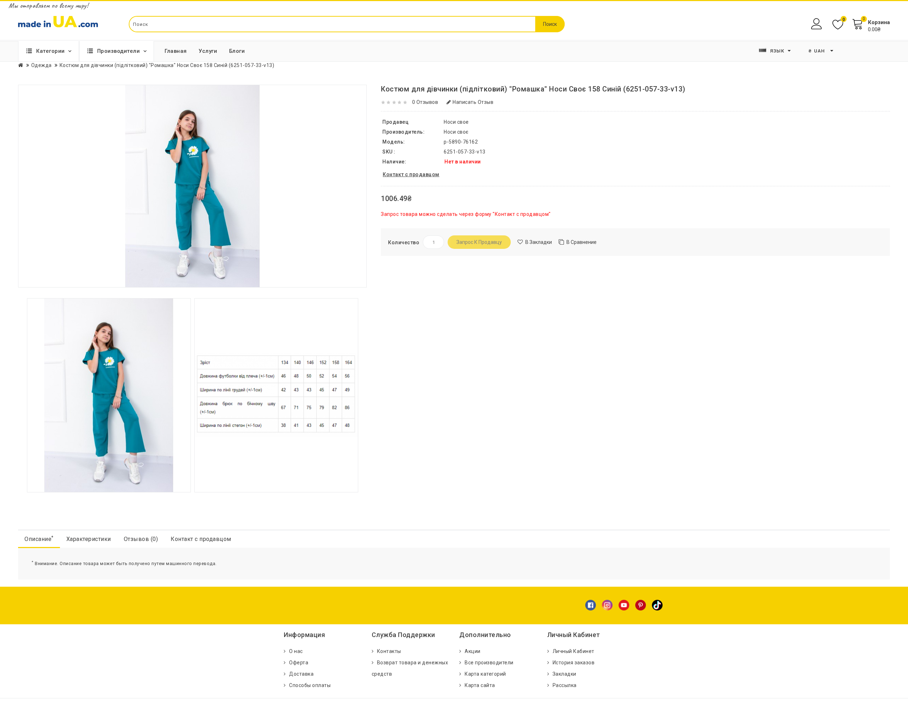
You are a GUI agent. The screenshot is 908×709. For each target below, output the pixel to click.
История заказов (574, 662)
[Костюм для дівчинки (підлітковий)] (109, 395)
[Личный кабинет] (817, 24)
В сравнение (581, 242)
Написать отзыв (473, 102)
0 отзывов (425, 102)
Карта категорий (485, 674)
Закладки (564, 674)
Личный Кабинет (573, 651)
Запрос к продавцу (479, 242)
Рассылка (565, 685)
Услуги (208, 51)
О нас (296, 651)
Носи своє (456, 132)
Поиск (550, 24)
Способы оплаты (310, 685)
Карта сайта (480, 685)
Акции (473, 651)
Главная (176, 51)
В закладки (538, 242)
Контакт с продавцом (201, 539)
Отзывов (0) (141, 539)
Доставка (301, 674)
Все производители (489, 662)
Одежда (41, 65)
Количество (403, 242)
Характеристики (88, 539)
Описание (39, 538)
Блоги (237, 51)
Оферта (298, 662)
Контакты (389, 651)
